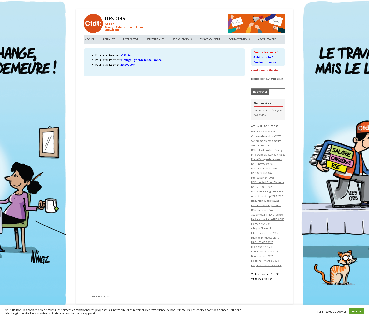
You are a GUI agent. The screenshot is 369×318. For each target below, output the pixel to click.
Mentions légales (101, 296)
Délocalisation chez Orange (267, 150)
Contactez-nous (239, 39)
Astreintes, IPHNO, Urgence (267, 214)
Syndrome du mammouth (266, 140)
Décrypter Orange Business (267, 191)
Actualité (109, 39)
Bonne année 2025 (262, 256)
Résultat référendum (263, 131)
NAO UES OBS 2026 (262, 187)
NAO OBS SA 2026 (261, 173)
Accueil (89, 39)
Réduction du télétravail (265, 200)
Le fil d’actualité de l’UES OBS (267, 219)
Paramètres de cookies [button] (332, 311)
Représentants (155, 39)
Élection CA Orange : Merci (266, 205)
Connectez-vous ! (265, 52)
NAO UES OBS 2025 (262, 242)
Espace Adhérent (210, 39)
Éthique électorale (261, 228)
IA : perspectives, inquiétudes (268, 154)
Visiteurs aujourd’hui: (263, 274)
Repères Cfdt (130, 39)
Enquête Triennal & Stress (266, 265)
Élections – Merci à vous (265, 260)
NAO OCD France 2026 (264, 168)
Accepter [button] (357, 311)
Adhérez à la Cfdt (265, 57)
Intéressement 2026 (262, 177)
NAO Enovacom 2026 (263, 164)
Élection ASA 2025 (261, 224)
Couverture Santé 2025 (264, 251)
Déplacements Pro (262, 210)
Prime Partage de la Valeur (266, 159)
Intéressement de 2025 (264, 233)
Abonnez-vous (267, 39)
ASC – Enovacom (260, 145)
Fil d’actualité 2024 (261, 247)
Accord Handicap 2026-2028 (267, 196)
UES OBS (115, 18)
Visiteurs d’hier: (260, 278)
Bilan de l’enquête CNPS (265, 237)
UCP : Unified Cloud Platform (267, 182)
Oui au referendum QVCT (266, 136)
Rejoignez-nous (182, 39)
